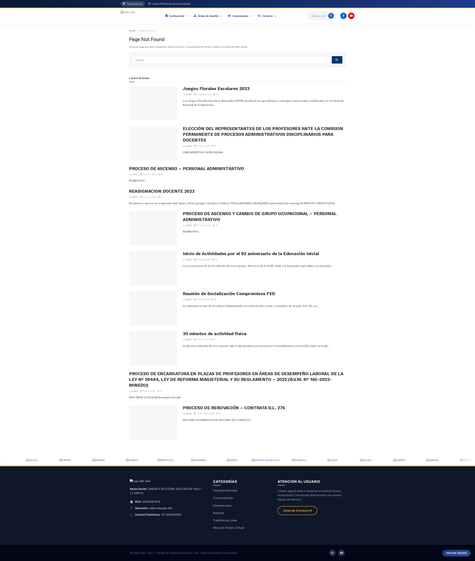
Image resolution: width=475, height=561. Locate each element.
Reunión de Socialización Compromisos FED (229, 293)
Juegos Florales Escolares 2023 (216, 88)
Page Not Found (147, 30)
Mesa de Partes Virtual (228, 528)
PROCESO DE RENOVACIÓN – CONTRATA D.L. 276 (234, 407)
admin (189, 94)
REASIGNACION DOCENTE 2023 (161, 191)
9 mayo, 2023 (203, 299)
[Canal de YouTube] (341, 552)
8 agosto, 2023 (204, 94)
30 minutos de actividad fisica (215, 333)
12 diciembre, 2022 (205, 413)
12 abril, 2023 (148, 391)
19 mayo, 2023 (203, 259)
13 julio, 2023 (202, 146)
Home (132, 30)
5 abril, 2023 (202, 339)
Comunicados (222, 505)
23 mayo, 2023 (203, 225)
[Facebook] (343, 16)
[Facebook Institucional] (332, 552)
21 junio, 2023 (149, 197)
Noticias (218, 513)
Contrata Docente (225, 490)
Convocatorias (223, 498)
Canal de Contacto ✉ (297, 510)
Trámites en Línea (225, 520)
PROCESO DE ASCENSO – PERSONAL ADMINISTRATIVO (186, 168)
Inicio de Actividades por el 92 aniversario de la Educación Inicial (251, 253)
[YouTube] (351, 16)
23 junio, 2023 (149, 174)
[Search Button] (337, 60)
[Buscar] (331, 16)
